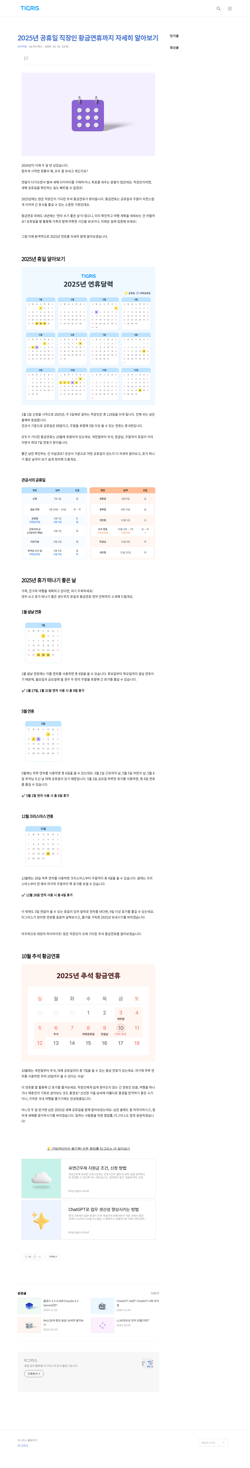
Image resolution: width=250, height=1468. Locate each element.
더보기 (155, 1293)
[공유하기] (34, 1257)
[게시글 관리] (39, 1257)
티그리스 (31, 1360)
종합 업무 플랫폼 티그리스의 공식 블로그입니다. (51, 1366)
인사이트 (22, 46)
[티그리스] (30, 8)
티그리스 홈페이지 (27, 1440)
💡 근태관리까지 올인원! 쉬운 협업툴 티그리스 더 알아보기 (88, 1148)
